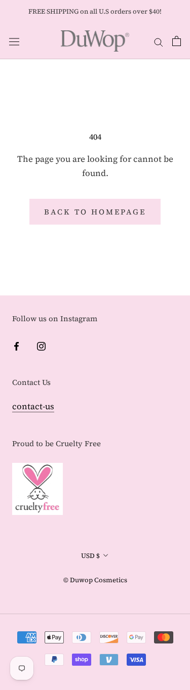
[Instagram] (41, 345)
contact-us (33, 406)
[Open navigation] (14, 41)
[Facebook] (16, 345)
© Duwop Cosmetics (95, 580)
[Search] (158, 41)
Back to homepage (95, 211)
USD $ (90, 555)
